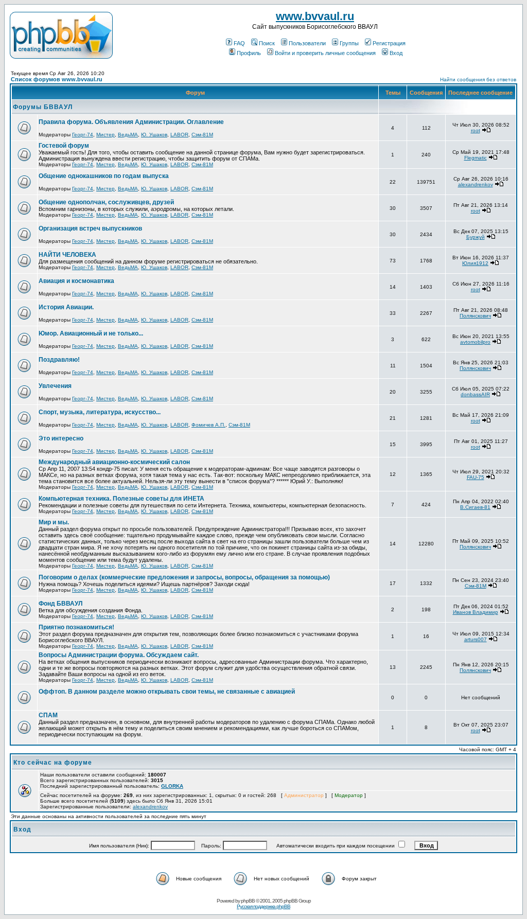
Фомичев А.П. (208, 425)
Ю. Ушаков (154, 134)
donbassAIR (475, 394)
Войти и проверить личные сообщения (325, 53)
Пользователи (307, 43)
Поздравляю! (59, 359)
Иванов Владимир (475, 612)
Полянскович (475, 316)
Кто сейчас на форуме (52, 762)
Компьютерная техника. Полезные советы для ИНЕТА (121, 498)
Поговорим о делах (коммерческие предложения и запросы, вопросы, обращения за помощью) (184, 577)
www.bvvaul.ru (315, 16)
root (475, 130)
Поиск (267, 43)
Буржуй (475, 237)
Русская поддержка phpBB (263, 906)
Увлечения (55, 386)
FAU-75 (475, 477)
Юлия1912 (475, 263)
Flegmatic (475, 158)
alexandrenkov (475, 184)
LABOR (179, 134)
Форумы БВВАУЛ (43, 107)
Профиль (249, 53)
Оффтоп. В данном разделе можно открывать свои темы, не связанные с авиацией (167, 691)
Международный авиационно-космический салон (114, 462)
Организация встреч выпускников (90, 228)
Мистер (105, 134)
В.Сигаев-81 (475, 507)
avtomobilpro (475, 342)
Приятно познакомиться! (76, 627)
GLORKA (172, 786)
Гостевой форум (64, 145)
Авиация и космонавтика (76, 281)
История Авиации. (66, 307)
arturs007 (475, 639)
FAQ (239, 43)
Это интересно (61, 438)
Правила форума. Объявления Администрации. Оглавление (131, 122)
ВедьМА (128, 134)
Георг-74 (82, 134)
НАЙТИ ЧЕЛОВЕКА (67, 254)
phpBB (248, 901)
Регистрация (389, 43)
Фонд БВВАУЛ (60, 603)
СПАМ (48, 715)
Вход (396, 53)
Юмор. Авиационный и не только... (91, 333)
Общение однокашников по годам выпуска (104, 176)
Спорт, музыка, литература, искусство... (100, 412)
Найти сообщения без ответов (478, 79)
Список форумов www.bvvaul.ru (56, 79)
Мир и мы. (54, 522)
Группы (349, 43)
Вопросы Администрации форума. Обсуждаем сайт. (119, 655)
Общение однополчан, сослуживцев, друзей (106, 202)
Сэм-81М (202, 134)
